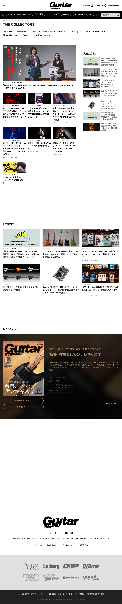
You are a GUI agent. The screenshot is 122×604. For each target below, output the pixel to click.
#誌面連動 (9, 31)
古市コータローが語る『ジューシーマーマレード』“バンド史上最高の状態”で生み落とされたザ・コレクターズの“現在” (14, 148)
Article (74, 539)
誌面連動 (19, 83)
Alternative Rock (89, 260)
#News (36, 31)
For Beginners (69, 545)
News (90, 14)
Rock (5, 120)
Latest (10, 224)
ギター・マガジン (8, 20)
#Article (63, 31)
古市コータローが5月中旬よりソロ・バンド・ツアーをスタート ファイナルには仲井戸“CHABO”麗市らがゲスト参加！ (64, 114)
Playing (65, 539)
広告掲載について (54, 594)
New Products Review (99, 539)
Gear (13, 83)
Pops (30, 151)
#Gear (27, 35)
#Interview (49, 31)
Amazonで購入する (23, 400)
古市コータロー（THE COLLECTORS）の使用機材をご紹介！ (39, 146)
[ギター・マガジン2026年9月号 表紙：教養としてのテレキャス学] (23, 394)
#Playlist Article (12, 35)
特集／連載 (53, 14)
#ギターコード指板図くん (96, 31)
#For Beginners (42, 35)
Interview (65, 14)
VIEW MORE (112, 403)
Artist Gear (79, 14)
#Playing (76, 31)
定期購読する (23, 406)
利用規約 (82, 594)
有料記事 (40, 14)
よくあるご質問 (23, 594)
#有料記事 (23, 31)
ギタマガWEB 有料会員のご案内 (19, 14)
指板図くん (83, 545)
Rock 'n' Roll (63, 123)
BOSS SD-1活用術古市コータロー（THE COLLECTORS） (14, 180)
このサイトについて (70, 594)
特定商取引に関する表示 (95, 594)
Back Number (52, 545)
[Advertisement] (61, 451)
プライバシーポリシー (39, 594)
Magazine (12, 329)
